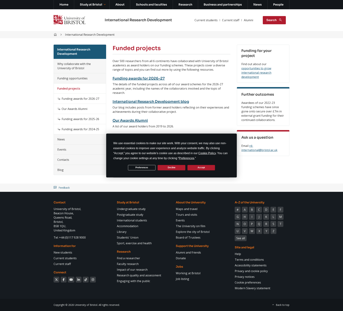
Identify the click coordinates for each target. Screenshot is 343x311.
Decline (171, 167)
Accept (201, 167)
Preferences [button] (186, 158)
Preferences (141, 167)
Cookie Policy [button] (207, 153)
